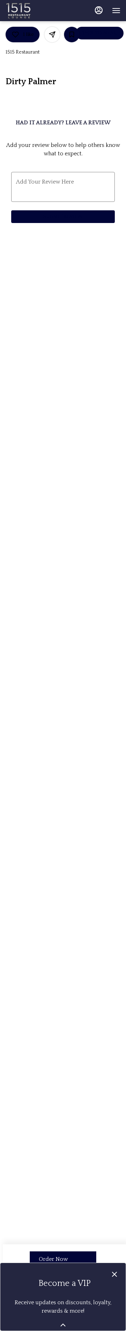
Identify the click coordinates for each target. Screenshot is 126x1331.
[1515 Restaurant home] (37, 10)
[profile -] (98, 10)
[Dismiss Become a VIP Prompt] (114, 1274)
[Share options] (52, 34)
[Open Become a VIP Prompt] (63, 1325)
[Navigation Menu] (116, 11)
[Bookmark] (71, 34)
